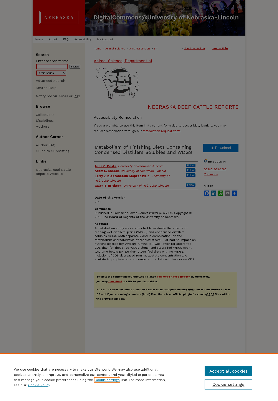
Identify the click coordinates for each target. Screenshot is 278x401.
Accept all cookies (228, 371)
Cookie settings (107, 380)
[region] (139, 377)
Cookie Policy (39, 385)
